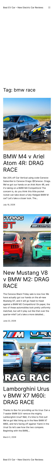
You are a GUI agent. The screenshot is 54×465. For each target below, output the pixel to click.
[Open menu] (49, 7)
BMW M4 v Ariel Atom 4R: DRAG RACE (23, 163)
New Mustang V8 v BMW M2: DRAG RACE (26, 279)
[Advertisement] (27, 49)
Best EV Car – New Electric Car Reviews (23, 7)
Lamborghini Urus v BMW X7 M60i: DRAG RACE (26, 395)
